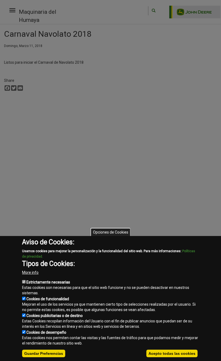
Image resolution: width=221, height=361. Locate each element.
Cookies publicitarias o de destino (54, 315)
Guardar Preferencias (43, 353)
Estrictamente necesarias (48, 282)
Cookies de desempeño (46, 332)
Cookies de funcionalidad (47, 299)
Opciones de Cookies (110, 232)
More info (30, 272)
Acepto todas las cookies (172, 353)
